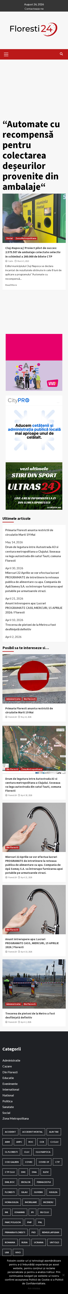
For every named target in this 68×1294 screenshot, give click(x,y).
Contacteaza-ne (34, 8)
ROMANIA (10, 1242)
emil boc (10, 1182)
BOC (31, 1142)
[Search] (61, 53)
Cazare (7, 1066)
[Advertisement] (34, 86)
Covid (28, 1162)
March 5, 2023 (23, 261)
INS (6, 1212)
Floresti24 (12, 717)
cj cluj (54, 1142)
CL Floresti (11, 1152)
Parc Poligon (13, 1222)
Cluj (26, 1152)
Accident (10, 1132)
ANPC (19, 1142)
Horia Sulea (12, 1202)
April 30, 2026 (26, 795)
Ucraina (38, 1242)
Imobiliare (31, 1202)
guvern (38, 1192)
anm (7, 1142)
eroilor (25, 1182)
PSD (34, 1232)
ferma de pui (44, 1182)
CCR (42, 1142)
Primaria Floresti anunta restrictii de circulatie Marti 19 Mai (29, 532)
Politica (7, 1101)
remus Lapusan (50, 1232)
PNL (40, 1222)
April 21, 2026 (26, 877)
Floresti (10, 1192)
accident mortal (32, 1132)
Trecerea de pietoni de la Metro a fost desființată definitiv (30, 627)
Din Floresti (30, 699)
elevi (46, 1172)
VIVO (18, 1252)
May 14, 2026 (26, 717)
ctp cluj (10, 1172)
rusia (25, 1242)
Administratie (13, 699)
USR (7, 1252)
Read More (11, 284)
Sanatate (8, 1107)
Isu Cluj (44, 1212)
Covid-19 (44, 1162)
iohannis (20, 1212)
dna (34, 1172)
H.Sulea (53, 1192)
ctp (57, 1162)
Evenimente (10, 1083)
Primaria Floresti (15, 1232)
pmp (29, 1222)
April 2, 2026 (26, 1022)
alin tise (54, 1132)
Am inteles (34, 1288)
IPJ (32, 1212)
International (10, 1089)
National (8, 1095)
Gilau (24, 1192)
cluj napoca (43, 1152)
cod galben (12, 1162)
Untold (54, 1242)
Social (9, 238)
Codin (10, 261)
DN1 (23, 1172)
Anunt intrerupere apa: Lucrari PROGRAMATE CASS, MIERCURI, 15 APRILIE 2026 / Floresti (34, 607)
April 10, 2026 (26, 951)
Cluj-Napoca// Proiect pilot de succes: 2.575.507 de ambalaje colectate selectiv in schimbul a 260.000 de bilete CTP (32, 252)
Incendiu (48, 1202)
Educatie (8, 1078)
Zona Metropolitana (26, 238)
